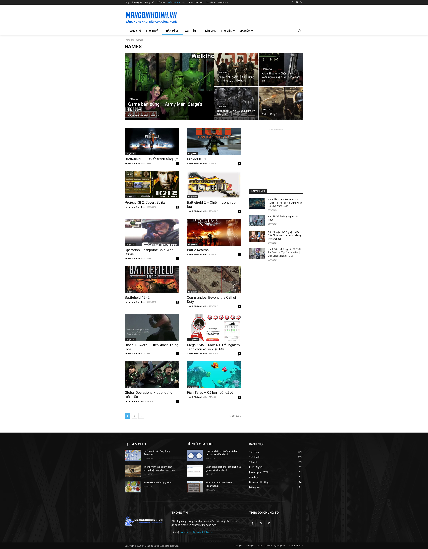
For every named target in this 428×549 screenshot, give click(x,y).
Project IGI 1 (196, 159)
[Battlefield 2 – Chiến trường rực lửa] (214, 184)
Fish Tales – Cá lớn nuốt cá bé (210, 393)
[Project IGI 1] (214, 141)
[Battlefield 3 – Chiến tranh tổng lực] (152, 141)
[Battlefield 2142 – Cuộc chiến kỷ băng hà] (236, 103)
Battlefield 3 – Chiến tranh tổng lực (152, 159)
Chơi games (193, 339)
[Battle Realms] (214, 232)
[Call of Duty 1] (281, 103)
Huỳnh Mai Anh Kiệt (134, 163)
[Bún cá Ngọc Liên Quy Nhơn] (133, 486)
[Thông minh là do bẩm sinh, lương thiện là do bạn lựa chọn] (133, 471)
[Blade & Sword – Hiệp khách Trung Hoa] (152, 327)
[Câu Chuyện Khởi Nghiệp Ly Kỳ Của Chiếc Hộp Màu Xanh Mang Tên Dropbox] (257, 236)
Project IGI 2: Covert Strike (145, 202)
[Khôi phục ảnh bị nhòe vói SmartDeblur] (195, 486)
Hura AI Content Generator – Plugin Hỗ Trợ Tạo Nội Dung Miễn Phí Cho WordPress (285, 202)
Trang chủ (129, 39)
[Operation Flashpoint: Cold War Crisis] (152, 232)
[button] (299, 31)
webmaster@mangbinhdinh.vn (196, 532)
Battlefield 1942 (137, 297)
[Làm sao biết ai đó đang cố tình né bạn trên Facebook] (195, 455)
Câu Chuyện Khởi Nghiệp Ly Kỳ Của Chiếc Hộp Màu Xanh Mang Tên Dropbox (284, 235)
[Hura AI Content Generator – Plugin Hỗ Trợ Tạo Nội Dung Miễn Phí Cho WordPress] (257, 203)
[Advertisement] (239, 16)
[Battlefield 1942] (152, 279)
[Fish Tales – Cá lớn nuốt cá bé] (214, 374)
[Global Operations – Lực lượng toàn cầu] (152, 374)
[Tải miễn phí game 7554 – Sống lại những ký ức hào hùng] (236, 69)
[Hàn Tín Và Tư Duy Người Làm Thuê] (257, 220)
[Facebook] (292, 2)
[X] (301, 2)
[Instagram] (297, 2)
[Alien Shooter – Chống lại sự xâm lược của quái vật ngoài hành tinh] (281, 69)
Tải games (133, 99)
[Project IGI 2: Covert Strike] (152, 184)
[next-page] (141, 416)
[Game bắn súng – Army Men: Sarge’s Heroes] (169, 86)
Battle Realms (198, 250)
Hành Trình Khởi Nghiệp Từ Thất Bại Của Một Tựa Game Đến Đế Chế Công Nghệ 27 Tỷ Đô (284, 252)
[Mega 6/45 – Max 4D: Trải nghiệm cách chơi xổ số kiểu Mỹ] (214, 327)
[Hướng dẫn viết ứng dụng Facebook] (133, 455)
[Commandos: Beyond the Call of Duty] (214, 279)
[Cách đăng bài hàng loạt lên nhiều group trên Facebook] (195, 471)
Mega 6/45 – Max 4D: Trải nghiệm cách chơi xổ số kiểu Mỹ (213, 347)
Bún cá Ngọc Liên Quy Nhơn (158, 482)
